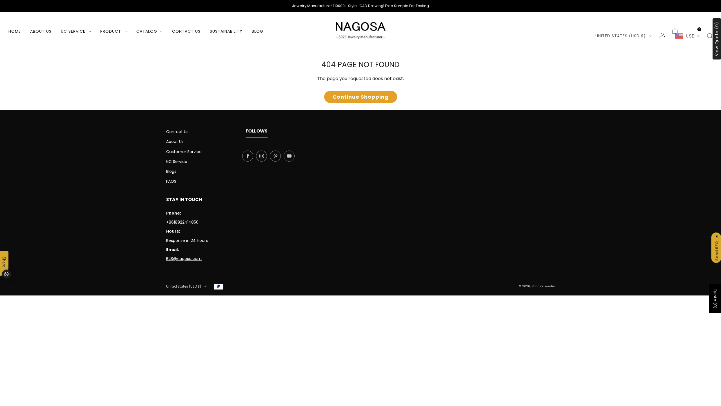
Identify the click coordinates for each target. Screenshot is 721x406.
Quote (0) (715, 298)
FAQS (171, 181)
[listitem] (360, 6)
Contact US (186, 31)
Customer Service (184, 152)
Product (110, 31)
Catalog (146, 31)
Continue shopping (361, 96)
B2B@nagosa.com (184, 258)
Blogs (171, 171)
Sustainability (226, 31)
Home (14, 31)
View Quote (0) (717, 39)
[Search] (710, 36)
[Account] (662, 36)
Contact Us (177, 131)
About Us (41, 31)
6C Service (73, 31)
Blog (257, 31)
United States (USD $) (620, 36)
